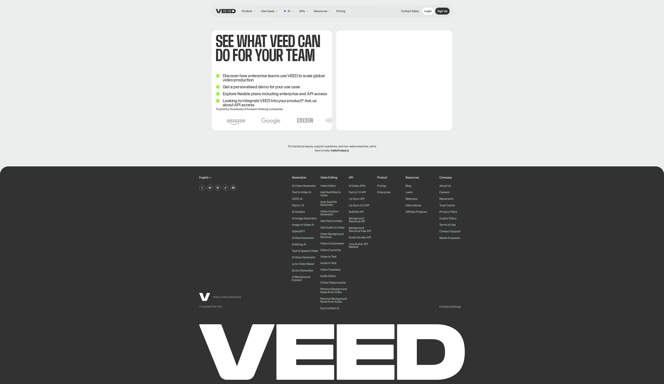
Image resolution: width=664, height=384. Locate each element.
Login (428, 11)
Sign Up (442, 11)
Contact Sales (410, 11)
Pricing (340, 11)
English (204, 177)
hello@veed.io (340, 150)
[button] (303, 11)
